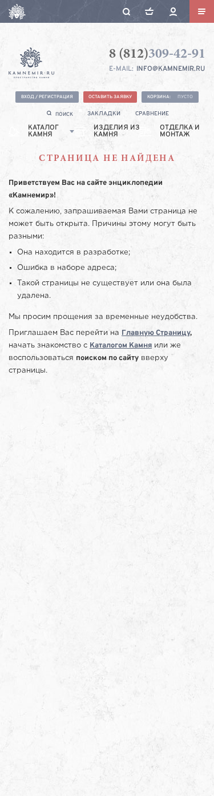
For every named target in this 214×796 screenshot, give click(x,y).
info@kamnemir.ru (170, 69)
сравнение (152, 114)
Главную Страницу (156, 333)
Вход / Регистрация (47, 97)
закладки (103, 114)
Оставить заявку (110, 97)
